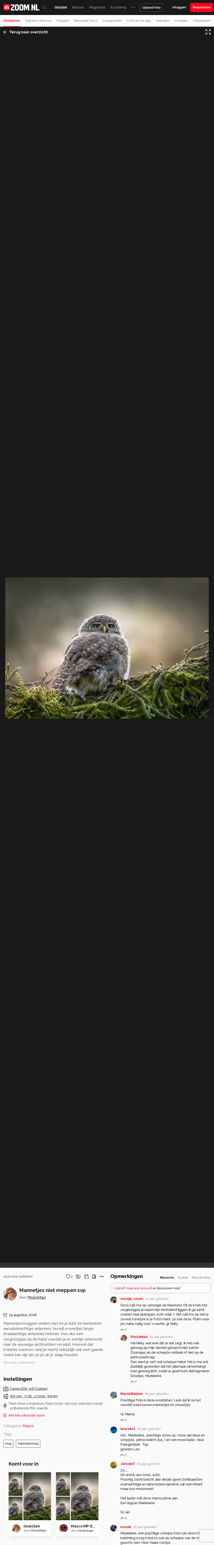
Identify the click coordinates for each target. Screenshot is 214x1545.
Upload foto (151, 7)
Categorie (18, 1426)
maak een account (139, 1288)
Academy (118, 7)
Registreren (202, 7)
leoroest (127, 1429)
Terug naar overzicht (28, 32)
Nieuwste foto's (86, 20)
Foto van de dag (139, 20)
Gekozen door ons (38, 20)
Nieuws (78, 7)
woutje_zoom (131, 1299)
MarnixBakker (131, 1394)
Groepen (181, 20)
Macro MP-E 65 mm (88, 1526)
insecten (32, 1526)
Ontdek (61, 7)
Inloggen (179, 7)
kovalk (125, 1527)
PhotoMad (36, 1297)
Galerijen (163, 20)
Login (118, 1288)
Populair (63, 20)
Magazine (97, 7)
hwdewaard (86, 1530)
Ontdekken (11, 20)
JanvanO (127, 1464)
